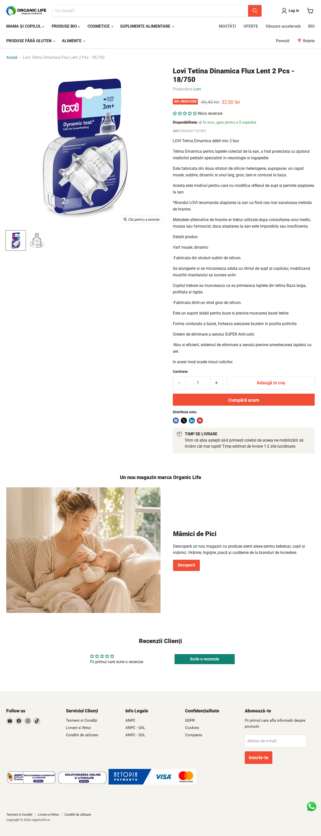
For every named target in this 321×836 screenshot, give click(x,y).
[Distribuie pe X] (184, 420)
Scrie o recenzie (204, 659)
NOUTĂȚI (227, 26)
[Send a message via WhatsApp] (311, 806)
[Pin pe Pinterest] (200, 420)
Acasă (11, 57)
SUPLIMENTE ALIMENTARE (145, 26)
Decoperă (186, 565)
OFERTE (251, 26)
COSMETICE (99, 26)
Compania (193, 735)
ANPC (130, 720)
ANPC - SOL (135, 735)
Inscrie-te (258, 757)
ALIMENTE (72, 40)
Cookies (192, 727)
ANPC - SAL (135, 727)
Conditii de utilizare (82, 735)
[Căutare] (255, 11)
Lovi (197, 89)
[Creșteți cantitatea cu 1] (216, 383)
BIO (311, 26)
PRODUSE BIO (65, 26)
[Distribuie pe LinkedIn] (192, 420)
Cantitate (180, 372)
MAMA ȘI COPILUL (24, 26)
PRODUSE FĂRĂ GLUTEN (29, 40)
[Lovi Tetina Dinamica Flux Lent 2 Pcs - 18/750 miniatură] (16, 240)
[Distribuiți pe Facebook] (176, 420)
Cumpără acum (243, 400)
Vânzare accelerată (283, 26)
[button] (185, 113)
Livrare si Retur (78, 727)
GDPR (190, 720)
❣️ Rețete (306, 40)
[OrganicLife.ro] (152, 783)
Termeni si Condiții (81, 720)
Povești (282, 40)
